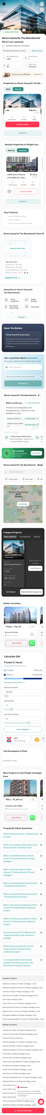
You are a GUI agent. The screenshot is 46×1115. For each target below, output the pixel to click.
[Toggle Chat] (41, 1102)
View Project (17, 643)
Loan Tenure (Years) (11, 714)
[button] (18, 272)
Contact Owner (22, 124)
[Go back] (3, 3)
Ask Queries (23, 383)
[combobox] (25, 471)
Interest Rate (9, 701)
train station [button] (13, 479)
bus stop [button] (29, 479)
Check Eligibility (23, 729)
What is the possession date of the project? (20, 376)
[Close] (41, 1087)
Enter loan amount (11, 687)
